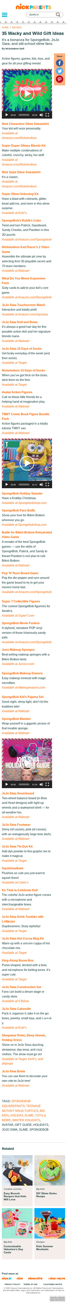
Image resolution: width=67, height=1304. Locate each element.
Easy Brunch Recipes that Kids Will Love (15, 1196)
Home (5, 27)
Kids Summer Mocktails (44, 1248)
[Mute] (41, 115)
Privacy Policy (12, 1284)
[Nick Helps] (56, 1278)
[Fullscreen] (47, 115)
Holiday (16, 1115)
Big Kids (17, 27)
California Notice (52, 1284)
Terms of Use (30, 1284)
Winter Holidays (26, 1120)
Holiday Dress (12, 1040)
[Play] (7, 115)
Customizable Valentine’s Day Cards (13, 1249)
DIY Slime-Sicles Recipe (46, 1195)
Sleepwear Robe (13, 1035)
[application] (27, 94)
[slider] (24, 115)
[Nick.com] (20, 1278)
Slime (29, 1115)
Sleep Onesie (35, 1035)
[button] (27, 93)
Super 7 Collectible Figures (21, 601)
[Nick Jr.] (7, 1278)
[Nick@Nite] (35, 1278)
